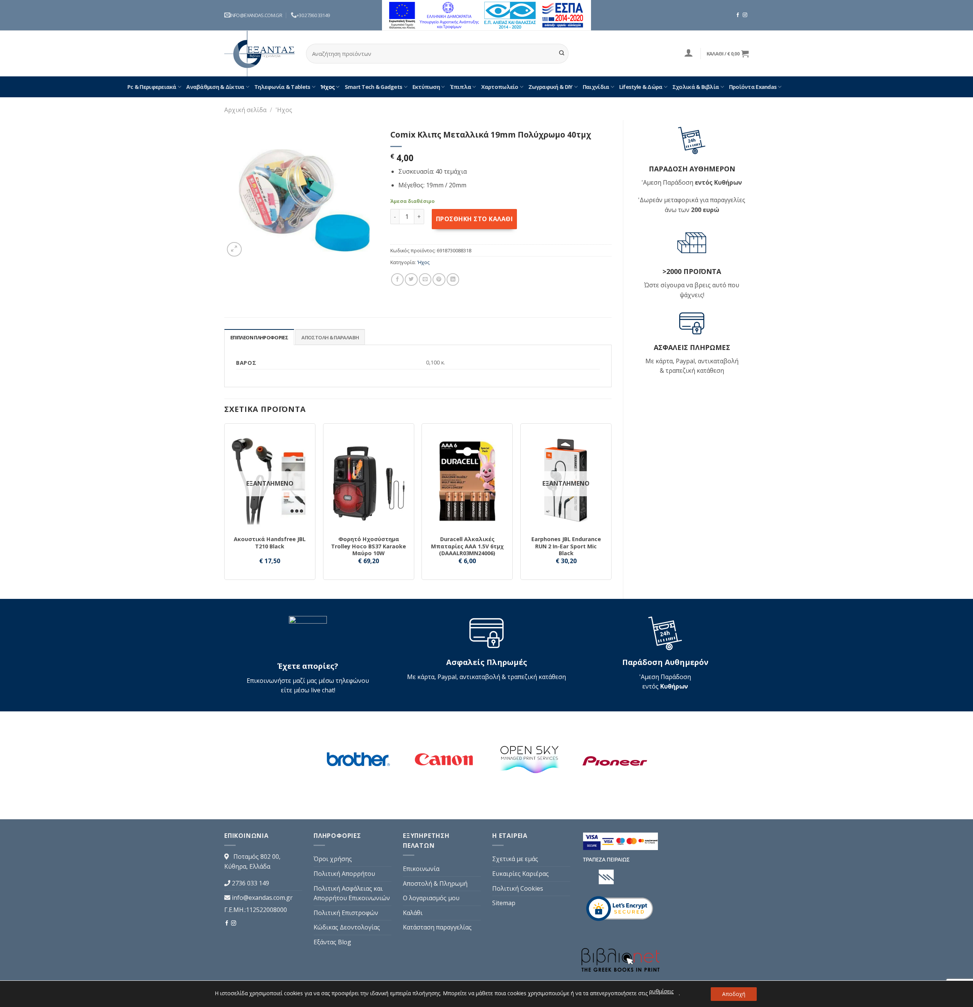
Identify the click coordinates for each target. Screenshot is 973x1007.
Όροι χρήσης (333, 859)
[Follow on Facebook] (737, 15)
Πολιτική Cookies (517, 888)
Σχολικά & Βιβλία (695, 86)
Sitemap (503, 903)
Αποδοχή (733, 994)
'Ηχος (284, 110)
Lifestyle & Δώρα (640, 86)
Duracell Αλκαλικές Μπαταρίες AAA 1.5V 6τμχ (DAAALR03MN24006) (467, 546)
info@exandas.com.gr (262, 897)
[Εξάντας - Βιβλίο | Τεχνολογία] (259, 53)
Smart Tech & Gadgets (374, 86)
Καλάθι (413, 913)
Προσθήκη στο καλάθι (474, 219)
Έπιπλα (460, 86)
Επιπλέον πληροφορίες (259, 337)
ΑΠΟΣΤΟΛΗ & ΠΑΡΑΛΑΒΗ (330, 337)
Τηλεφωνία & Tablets (282, 86)
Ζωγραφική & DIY (550, 86)
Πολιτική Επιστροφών (346, 913)
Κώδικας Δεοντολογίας (347, 927)
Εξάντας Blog (332, 942)
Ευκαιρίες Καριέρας (520, 873)
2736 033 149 (250, 883)
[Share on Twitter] (411, 279)
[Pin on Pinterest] (439, 279)
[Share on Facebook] (397, 279)
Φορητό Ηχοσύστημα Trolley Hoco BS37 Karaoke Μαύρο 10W (368, 546)
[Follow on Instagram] (745, 15)
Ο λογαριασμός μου (431, 898)
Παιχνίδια (596, 86)
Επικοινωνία (421, 868)
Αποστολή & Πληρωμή (435, 883)
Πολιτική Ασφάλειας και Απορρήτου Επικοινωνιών (352, 893)
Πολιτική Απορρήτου (344, 873)
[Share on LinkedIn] (453, 279)
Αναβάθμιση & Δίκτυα (215, 86)
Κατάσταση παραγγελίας (437, 927)
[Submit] (561, 53)
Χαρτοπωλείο (499, 86)
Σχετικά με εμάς (515, 859)
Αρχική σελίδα (245, 110)
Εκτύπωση (426, 86)
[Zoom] (234, 249)
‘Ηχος (327, 86)
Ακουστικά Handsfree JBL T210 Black (270, 543)
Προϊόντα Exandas (752, 86)
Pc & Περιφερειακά (151, 86)
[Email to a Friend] (425, 279)
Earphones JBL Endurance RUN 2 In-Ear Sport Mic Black (566, 546)
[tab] (259, 337)
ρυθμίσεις (661, 991)
